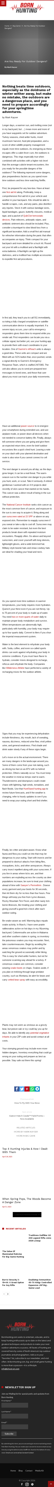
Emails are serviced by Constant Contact (20, 1453)
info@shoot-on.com (10, 1368)
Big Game (17, 26)
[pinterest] (27, 1089)
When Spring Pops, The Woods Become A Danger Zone (26, 1200)
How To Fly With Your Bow (27, 1101)
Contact (28, 1470)
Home (6, 26)
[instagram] (27, 1484)
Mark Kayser (12, 67)
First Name (7, 1401)
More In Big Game (25, 1136)
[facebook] (16, 1089)
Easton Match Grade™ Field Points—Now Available (27, 1115)
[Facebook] (21, 1484)
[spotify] (32, 1484)
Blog (20, 1470)
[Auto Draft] (27, 1075)
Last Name (6, 1411)
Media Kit (39, 1470)
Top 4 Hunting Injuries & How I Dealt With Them (25, 1150)
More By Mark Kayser (26, 1131)
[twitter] (21, 1089)
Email (4, 1422)
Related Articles (26, 1127)
